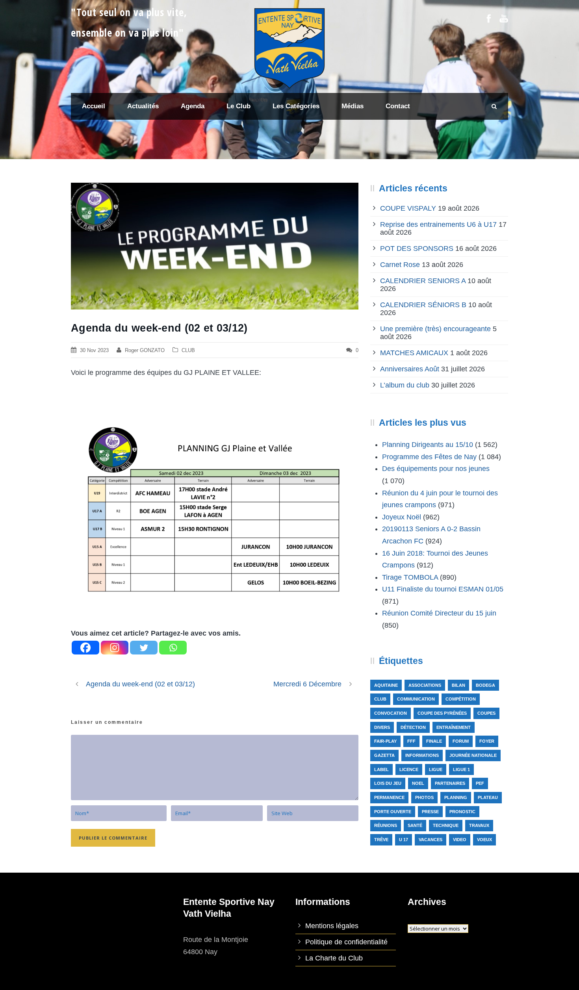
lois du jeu (387, 783)
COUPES (486, 713)
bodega (485, 685)
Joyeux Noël (401, 517)
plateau (488, 797)
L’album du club (404, 385)
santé (415, 825)
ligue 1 (461, 769)
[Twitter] (144, 647)
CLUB (188, 350)
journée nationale (473, 755)
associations (424, 685)
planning (455, 797)
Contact (398, 106)
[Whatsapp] (173, 647)
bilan (458, 685)
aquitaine (386, 685)
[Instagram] (114, 647)
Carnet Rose (400, 265)
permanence (389, 797)
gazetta (384, 755)
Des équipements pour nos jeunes (436, 469)
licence (408, 769)
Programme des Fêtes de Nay (429, 457)
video (459, 839)
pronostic (462, 811)
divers (382, 727)
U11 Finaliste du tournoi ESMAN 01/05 (442, 589)
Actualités (143, 106)
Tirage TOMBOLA (410, 577)
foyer (486, 741)
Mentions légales (331, 926)
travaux (479, 825)
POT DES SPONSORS (416, 248)
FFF (411, 741)
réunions (385, 825)
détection (413, 727)
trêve (381, 839)
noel (418, 783)
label (381, 769)
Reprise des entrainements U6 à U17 (438, 224)
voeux (484, 839)
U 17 (403, 839)
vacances (430, 839)
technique (445, 825)
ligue (435, 769)
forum (461, 741)
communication (416, 699)
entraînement (453, 727)
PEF (480, 783)
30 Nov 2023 (94, 350)
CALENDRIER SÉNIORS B (423, 305)
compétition (460, 699)
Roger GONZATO (145, 350)
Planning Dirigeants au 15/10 (427, 445)
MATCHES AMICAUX (414, 353)
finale (434, 741)
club (380, 699)
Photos (424, 797)
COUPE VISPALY (408, 208)
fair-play (385, 741)
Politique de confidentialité (346, 942)
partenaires (450, 783)
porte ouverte (392, 811)
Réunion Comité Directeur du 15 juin (439, 613)
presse (430, 811)
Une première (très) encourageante (435, 329)
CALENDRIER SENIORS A (423, 281)
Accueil (93, 106)
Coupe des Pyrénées (442, 713)
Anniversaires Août (409, 369)
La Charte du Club (334, 958)
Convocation (390, 713)
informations (422, 755)
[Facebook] (85, 647)
